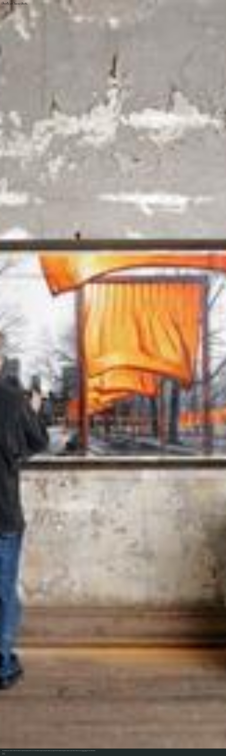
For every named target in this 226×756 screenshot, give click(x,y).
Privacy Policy (84, 750)
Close (4, 753)
